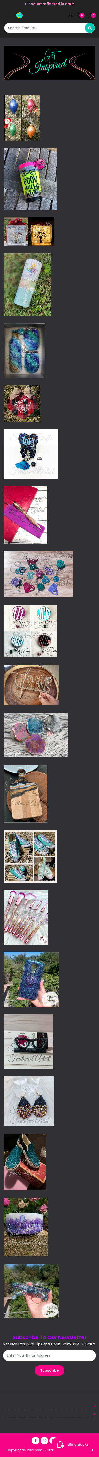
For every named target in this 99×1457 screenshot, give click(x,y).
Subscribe (49, 1370)
